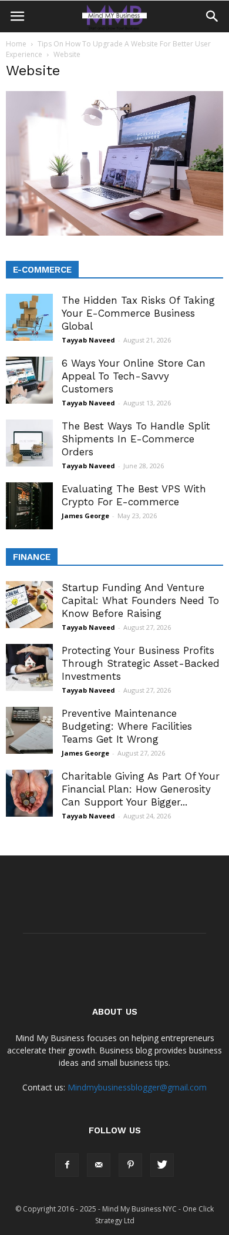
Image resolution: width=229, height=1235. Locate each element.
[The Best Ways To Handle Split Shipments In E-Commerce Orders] (29, 443)
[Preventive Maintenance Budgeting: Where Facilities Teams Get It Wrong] (29, 730)
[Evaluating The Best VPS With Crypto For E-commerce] (29, 505)
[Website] (114, 232)
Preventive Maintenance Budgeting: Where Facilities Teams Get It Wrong (127, 726)
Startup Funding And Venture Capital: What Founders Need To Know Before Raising (140, 600)
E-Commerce (42, 269)
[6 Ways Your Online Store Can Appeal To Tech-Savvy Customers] (29, 380)
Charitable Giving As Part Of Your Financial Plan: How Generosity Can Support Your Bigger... (141, 789)
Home (16, 44)
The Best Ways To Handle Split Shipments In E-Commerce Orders (136, 439)
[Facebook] (67, 1165)
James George (85, 515)
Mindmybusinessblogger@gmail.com (137, 1087)
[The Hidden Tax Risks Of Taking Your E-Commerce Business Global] (29, 317)
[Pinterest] (130, 1165)
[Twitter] (162, 1165)
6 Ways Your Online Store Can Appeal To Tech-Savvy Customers (134, 376)
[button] (212, 16)
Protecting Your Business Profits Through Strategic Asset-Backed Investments (141, 663)
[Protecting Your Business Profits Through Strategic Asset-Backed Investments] (29, 667)
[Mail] (98, 1165)
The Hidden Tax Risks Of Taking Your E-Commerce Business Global (138, 313)
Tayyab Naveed (88, 339)
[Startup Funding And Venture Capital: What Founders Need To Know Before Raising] (29, 604)
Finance (31, 557)
